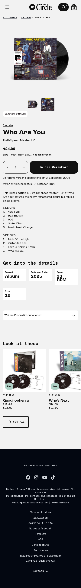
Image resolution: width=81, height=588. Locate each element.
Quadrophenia (16, 401)
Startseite (10, 17)
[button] (40, 315)
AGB (40, 539)
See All (18, 421)
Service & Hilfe (40, 523)
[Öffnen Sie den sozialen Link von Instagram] (36, 477)
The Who (26, 17)
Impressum (41, 550)
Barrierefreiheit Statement (41, 555)
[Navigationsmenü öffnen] (7, 7)
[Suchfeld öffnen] (63, 7)
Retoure (40, 533)
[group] (32, 104)
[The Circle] (40, 7)
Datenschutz (40, 544)
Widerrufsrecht (40, 528)
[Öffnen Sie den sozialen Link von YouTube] (44, 477)
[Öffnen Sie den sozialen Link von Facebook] (28, 477)
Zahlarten (40, 517)
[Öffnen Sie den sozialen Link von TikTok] (53, 477)
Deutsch (38, 570)
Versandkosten (42, 154)
